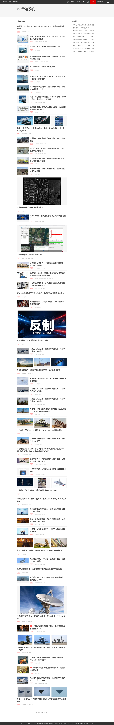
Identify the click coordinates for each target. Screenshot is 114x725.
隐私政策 (66, 723)
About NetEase (39, 723)
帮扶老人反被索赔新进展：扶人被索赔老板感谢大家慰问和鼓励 (85, 51)
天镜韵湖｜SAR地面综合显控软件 (29, 254)
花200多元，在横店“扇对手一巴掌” (82, 28)
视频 (32, 631)
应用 (10, 1)
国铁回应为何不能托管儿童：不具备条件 (83, 39)
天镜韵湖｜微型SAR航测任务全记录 (30, 207)
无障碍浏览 (15, 1)
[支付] (84, 2)
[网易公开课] (73, 2)
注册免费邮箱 (100, 1)
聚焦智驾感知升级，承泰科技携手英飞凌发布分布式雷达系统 (39, 569)
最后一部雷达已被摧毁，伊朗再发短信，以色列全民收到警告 (39, 550)
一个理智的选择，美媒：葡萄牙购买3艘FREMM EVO (37, 490)
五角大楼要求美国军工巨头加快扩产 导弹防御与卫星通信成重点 (40, 293)
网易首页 (5, 1)
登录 (93, 1)
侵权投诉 (91, 723)
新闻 (19, 572)
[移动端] (68, 2)
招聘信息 (56, 723)
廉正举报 (86, 723)
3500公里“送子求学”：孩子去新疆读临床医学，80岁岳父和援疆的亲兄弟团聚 (85, 48)
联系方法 (51, 723)
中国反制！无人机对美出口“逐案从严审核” (33, 340)
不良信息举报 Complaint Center (76, 723)
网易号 (18, 31)
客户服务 (61, 723)
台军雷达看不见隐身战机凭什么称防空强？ (46, 46)
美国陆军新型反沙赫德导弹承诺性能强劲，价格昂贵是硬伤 (38, 370)
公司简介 (46, 723)
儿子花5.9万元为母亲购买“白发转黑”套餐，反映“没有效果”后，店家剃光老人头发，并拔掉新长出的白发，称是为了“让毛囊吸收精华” (85, 25)
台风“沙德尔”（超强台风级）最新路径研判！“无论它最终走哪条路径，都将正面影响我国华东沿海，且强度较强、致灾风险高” (85, 42)
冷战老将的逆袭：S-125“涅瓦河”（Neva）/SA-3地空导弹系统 (39, 430)
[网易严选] (79, 2)
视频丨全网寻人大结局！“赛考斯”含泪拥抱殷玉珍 (85, 45)
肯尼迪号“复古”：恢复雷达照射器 (42, 67)
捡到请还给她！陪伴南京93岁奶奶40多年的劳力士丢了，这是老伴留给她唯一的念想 (85, 33)
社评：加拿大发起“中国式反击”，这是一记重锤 (85, 36)
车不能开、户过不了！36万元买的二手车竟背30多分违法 (85, 31)
